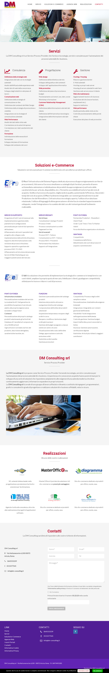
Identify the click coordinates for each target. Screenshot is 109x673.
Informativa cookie (83, 671)
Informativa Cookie (11, 648)
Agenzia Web (72, 4)
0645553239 (48, 631)
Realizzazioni (86, 4)
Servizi (38, 4)
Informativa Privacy (11, 651)
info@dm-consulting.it (52, 640)
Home (30, 4)
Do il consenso (54, 592)
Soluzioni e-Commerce (53, 4)
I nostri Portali (9, 642)
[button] (3, 29)
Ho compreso (97, 671)
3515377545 (48, 636)
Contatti (99, 4)
